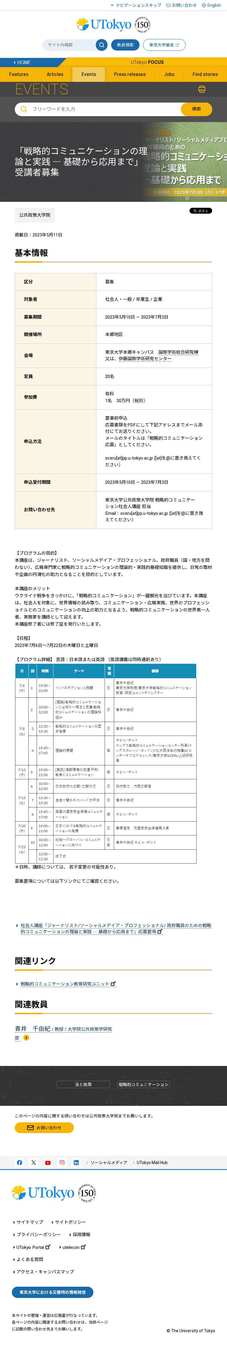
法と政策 (83, 1084)
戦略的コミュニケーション (143, 1084)
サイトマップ (30, 1222)
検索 (196, 109)
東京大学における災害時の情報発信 (53, 1292)
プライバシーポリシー (39, 1235)
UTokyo (147, 62)
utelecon (71, 1247)
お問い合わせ (184, 5)
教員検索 (125, 45)
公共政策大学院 (34, 215)
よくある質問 (30, 1259)
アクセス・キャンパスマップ (45, 1272)
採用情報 (81, 1235)
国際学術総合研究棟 (178, 352)
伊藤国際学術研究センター (145, 358)
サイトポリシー (70, 1222)
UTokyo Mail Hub (152, 1162)
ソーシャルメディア (108, 1162)
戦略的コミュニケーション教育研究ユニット (65, 984)
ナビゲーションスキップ (138, 5)
